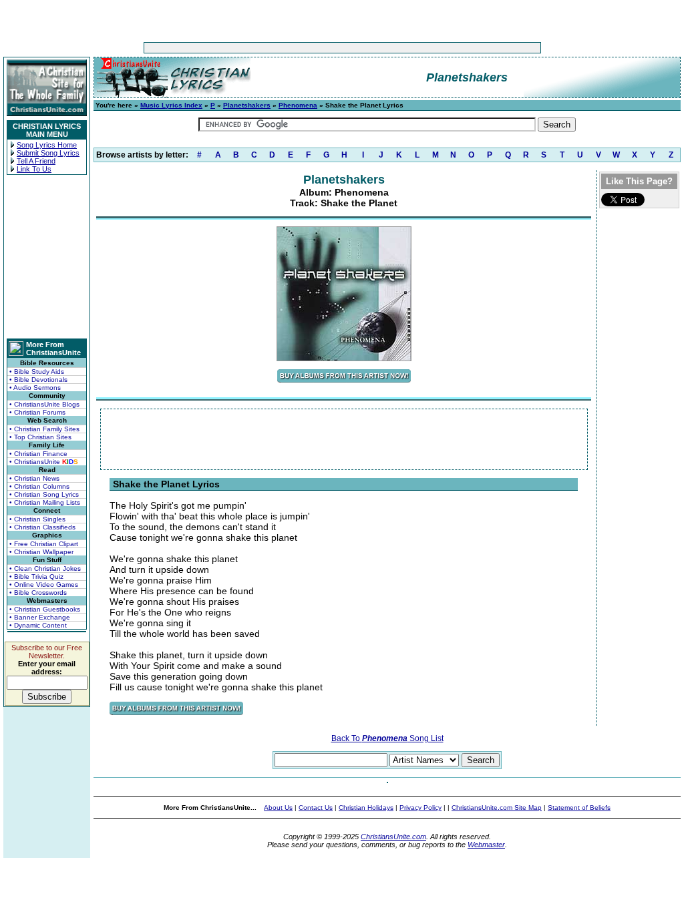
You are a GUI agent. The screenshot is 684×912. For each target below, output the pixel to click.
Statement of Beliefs (579, 807)
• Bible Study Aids (36, 371)
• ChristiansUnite (43, 461)
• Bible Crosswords (38, 592)
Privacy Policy (420, 807)
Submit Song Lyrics (48, 153)
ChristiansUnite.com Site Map (497, 807)
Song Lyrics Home (47, 145)
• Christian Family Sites (44, 429)
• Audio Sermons (35, 387)
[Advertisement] (300, 48)
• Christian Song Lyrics (44, 494)
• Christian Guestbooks (44, 609)
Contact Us (316, 807)
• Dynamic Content (38, 625)
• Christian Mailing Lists (44, 502)
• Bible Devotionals (38, 379)
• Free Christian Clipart (43, 543)
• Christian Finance (38, 453)
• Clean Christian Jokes (45, 568)
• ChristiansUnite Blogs (44, 404)
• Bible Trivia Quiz (36, 576)
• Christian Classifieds (42, 527)
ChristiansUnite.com (393, 837)
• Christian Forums (37, 412)
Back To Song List (387, 738)
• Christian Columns (39, 486)
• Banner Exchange (39, 617)
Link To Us (34, 169)
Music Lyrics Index (171, 105)
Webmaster (486, 845)
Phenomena (298, 105)
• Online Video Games (43, 584)
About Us (278, 807)
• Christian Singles (37, 519)
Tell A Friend (36, 161)
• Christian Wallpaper (41, 551)
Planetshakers (247, 105)
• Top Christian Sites (40, 437)
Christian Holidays (366, 807)
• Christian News (34, 478)
